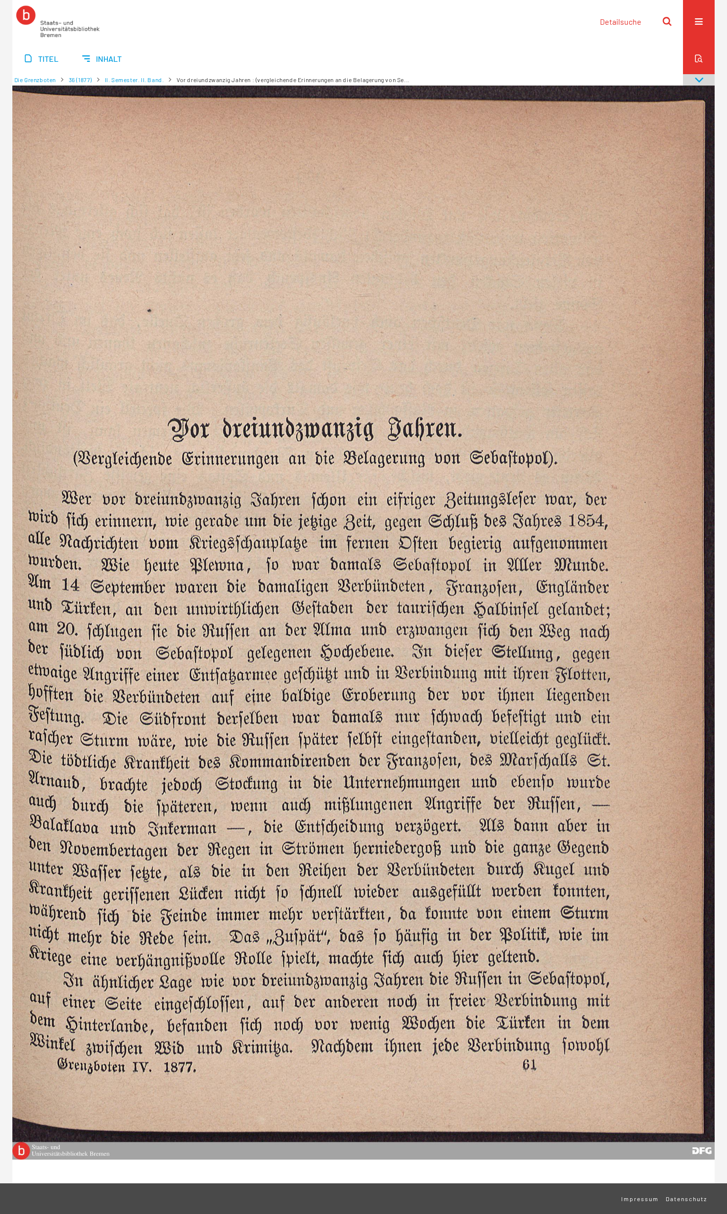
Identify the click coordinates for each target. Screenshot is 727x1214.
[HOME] (57, 21)
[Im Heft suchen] (699, 58)
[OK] (667, 21)
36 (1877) (80, 79)
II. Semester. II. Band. (134, 79)
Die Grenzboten (35, 79)
